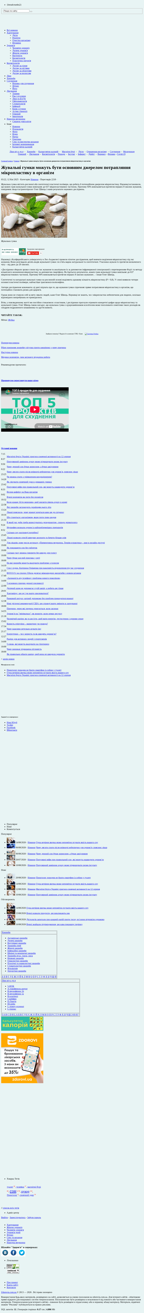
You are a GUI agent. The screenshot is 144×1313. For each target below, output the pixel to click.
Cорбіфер (11, 999)
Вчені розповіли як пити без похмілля (25, 497)
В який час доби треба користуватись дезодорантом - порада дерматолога (42, 522)
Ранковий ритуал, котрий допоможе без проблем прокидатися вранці (40, 598)
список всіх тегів (11, 1208)
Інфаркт (82, 154)
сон (13, 1190)
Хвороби (11, 78)
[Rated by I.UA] (13, 1268)
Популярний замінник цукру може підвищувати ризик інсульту (37, 461)
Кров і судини (19, 109)
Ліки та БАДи (19, 98)
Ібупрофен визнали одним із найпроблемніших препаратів (35, 527)
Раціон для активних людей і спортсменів (27, 639)
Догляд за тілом (19, 65)
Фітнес (15, 86)
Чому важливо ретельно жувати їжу (24, 629)
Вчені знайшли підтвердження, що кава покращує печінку (54, 924)
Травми (16, 93)
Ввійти (4, 1217)
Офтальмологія (19, 101)
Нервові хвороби (15, 958)
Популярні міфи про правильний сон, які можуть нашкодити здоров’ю (41, 487)
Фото (14, 131)
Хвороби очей (14, 945)
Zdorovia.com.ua (9, 1292)
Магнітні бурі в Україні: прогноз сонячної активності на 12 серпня (39, 456)
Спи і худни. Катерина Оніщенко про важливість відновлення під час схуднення (45, 568)
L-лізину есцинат (15, 1006)
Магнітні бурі (68, 151)
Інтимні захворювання (23, 144)
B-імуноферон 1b (15, 991)
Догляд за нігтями (21, 68)
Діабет (91, 154)
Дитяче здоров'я (20, 50)
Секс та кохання (14, 1237)
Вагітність (17, 55)
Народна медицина (16, 119)
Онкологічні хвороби (17, 961)
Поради (61, 154)
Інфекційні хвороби (16, 950)
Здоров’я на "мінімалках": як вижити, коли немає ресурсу (34, 613)
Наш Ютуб (12, 722)
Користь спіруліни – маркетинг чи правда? (27, 624)
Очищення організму (97, 151)
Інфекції (16, 106)
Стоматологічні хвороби (19, 966)
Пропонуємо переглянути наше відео (19, 380)
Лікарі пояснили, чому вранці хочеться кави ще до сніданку (35, 512)
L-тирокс (11, 1009)
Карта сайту (12, 1285)
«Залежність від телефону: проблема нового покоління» (33, 578)
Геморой (16, 114)
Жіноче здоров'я (20, 53)
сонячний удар (27, 1195)
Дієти (15, 35)
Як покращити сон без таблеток (22, 548)
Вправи (111, 154)
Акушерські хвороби (17, 938)
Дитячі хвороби (14, 940)
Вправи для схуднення (23, 83)
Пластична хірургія (21, 60)
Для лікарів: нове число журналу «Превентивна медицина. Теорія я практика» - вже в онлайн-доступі (56, 542)
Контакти (11, 1287)
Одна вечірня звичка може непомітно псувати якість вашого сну (38, 672)
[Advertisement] (22, 1130)
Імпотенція (17, 116)
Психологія (17, 129)
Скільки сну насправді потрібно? (23, 532)
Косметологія (18, 58)
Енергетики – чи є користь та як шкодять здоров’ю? (31, 634)
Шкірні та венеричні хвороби (21, 953)
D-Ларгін (11, 1001)
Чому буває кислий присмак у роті (23, 558)
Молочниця (128, 151)
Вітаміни (16, 43)
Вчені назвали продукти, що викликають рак (48, 913)
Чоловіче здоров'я (20, 48)
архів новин (8, 659)
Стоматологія (18, 103)
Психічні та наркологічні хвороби (23, 963)
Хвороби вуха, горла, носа (20, 956)
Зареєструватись (17, 1217)
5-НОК (10, 986)
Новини (16, 126)
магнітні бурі (34, 1187)
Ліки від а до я (16, 151)
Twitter (10, 725)
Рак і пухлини (19, 96)
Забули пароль (34, 1217)
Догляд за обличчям (21, 71)
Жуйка (11, 320)
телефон (20, 1187)
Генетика (16, 139)
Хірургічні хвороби (16, 971)
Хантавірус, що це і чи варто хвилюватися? (28, 593)
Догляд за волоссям (21, 73)
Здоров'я (11, 45)
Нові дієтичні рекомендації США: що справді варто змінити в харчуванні (42, 603)
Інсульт (71, 154)
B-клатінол (12, 996)
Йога (14, 88)
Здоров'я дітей (13, 1232)
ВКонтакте (12, 730)
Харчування (12, 33)
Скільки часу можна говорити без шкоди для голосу (32, 553)
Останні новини (9, 448)
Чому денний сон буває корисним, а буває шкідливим (32, 466)
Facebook (11, 727)
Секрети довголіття (21, 121)
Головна (4, 161)
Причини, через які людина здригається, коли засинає (32, 608)
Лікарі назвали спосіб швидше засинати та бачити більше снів (36, 537)
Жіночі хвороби (15, 948)
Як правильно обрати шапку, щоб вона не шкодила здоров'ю (36, 654)
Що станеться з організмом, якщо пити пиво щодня (31, 517)
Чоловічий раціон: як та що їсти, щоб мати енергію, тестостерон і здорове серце (45, 619)
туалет (10, 1187)
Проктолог (12, 1195)
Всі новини (12, 30)
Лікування (12, 91)
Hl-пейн (11, 1004)
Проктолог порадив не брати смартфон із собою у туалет (34, 670)
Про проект (12, 1282)
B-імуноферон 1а (15, 994)
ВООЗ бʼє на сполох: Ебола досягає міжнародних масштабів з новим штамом (44, 573)
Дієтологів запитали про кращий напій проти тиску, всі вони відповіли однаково (65, 919)
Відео (15, 134)
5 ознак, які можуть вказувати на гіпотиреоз (28, 644)
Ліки (9, 76)
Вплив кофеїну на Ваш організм (22, 492)
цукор (25, 1191)
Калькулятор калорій (22, 147)
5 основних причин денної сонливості (25, 583)
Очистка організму (21, 40)
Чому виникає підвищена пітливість (24, 649)
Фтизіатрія (12, 968)
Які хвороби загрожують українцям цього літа (29, 507)
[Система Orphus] (90, 334)
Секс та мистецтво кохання (25, 142)
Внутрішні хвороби (16, 943)
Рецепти (16, 38)
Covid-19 (121, 154)
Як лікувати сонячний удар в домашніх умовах (29, 482)
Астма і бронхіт (19, 111)
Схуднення (12, 81)
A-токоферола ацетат (17, 988)
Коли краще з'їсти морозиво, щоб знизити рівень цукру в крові (37, 502)
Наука (15, 136)
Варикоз (101, 154)
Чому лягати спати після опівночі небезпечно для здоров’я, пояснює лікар (42, 472)
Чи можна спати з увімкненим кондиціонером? (29, 477)
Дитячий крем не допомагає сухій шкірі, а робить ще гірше (35, 588)
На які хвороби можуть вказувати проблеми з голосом (33, 563)
